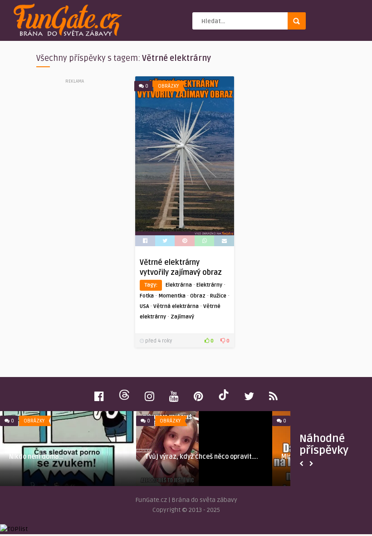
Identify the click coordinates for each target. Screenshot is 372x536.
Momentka (172, 296)
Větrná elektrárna (176, 306)
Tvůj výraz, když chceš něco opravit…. (201, 457)
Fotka (147, 296)
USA (144, 306)
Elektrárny (209, 285)
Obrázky (168, 86)
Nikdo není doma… (36, 457)
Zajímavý (182, 316)
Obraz (198, 296)
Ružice (218, 296)
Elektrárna (179, 285)
